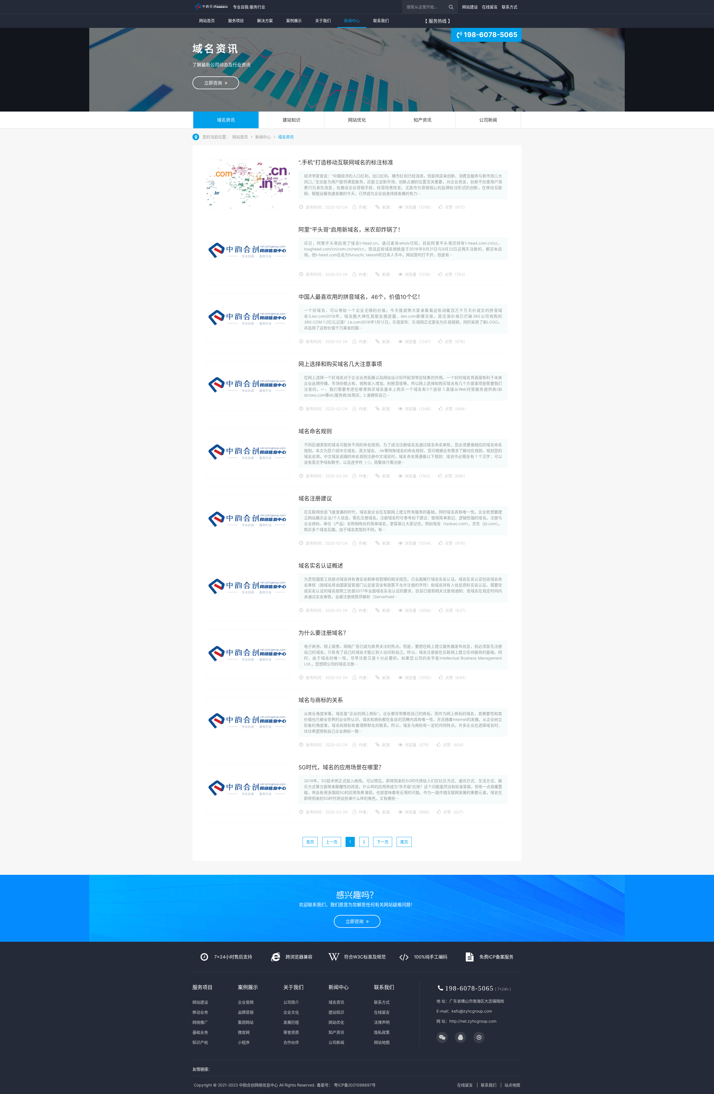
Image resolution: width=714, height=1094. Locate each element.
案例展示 (294, 20)
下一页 (383, 841)
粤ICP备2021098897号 (355, 1085)
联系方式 (509, 6)
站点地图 (512, 1085)
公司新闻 (488, 120)
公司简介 (291, 1002)
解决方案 (265, 20)
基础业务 (200, 1032)
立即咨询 (214, 83)
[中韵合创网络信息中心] (211, 7)
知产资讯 (422, 120)
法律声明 (382, 1022)
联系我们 (381, 20)
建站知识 (291, 120)
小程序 (244, 1042)
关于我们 (323, 20)
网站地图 (382, 1042)
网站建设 (470, 6)
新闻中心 (352, 20)
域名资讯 (226, 120)
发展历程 (291, 1022)
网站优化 (357, 120)
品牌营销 (246, 1012)
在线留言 (490, 6)
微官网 (244, 1032)
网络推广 (200, 1022)
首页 (310, 841)
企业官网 (246, 1002)
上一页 (331, 841)
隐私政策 (382, 1032)
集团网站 (246, 1022)
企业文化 (291, 1012)
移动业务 (200, 1012)
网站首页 (207, 20)
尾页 (404, 841)
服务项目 (236, 20)
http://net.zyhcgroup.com (472, 1021)
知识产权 (200, 1042)
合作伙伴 (291, 1042)
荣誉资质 (291, 1032)
